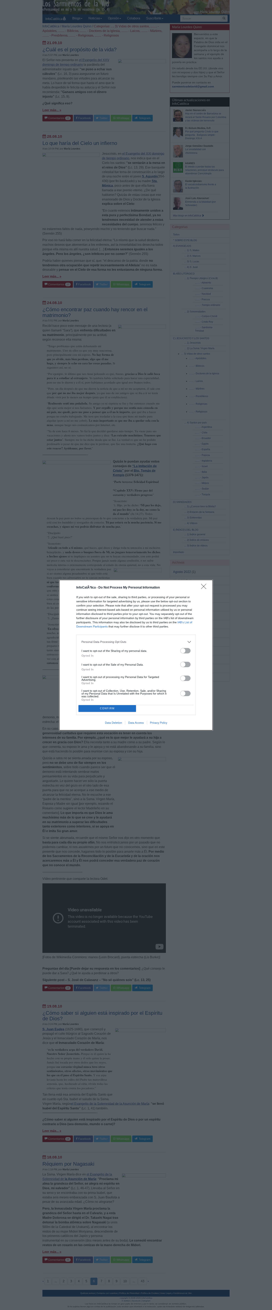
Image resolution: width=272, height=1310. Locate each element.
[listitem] (136, 642)
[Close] (205, 588)
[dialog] (136, 655)
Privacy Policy (158, 722)
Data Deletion (113, 722)
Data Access (136, 722)
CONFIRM (107, 708)
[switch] (185, 650)
